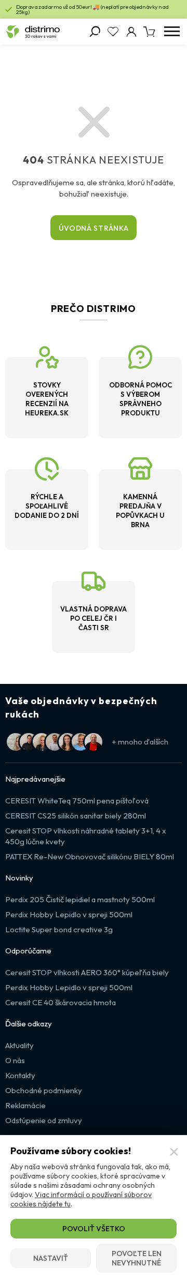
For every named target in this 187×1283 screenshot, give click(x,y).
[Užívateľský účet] (131, 31)
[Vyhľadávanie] (95, 31)
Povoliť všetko (93, 1228)
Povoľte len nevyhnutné (137, 1258)
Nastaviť (50, 1258)
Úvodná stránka (94, 228)
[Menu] (171, 31)
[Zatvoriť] (174, 1152)
